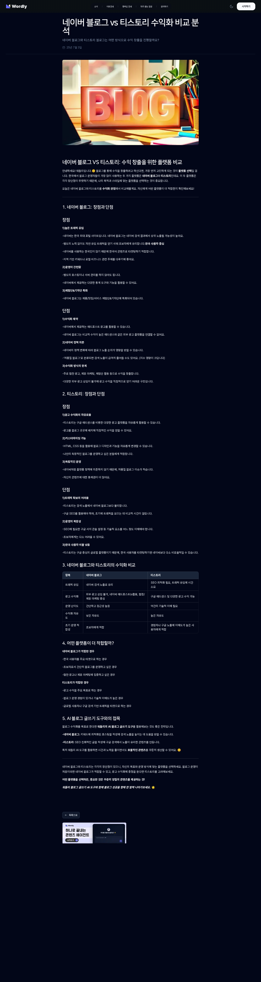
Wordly (19, 6)
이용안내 (110, 6)
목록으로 (73, 815)
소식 (96, 6)
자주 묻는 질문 (146, 6)
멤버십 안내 (127, 6)
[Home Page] (8, 6)
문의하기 (164, 6)
